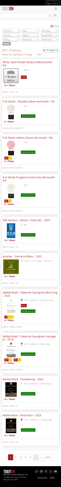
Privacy (52, 477)
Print (56, 26)
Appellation (18, 54)
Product (5, 54)
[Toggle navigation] (55, 8)
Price (39, 54)
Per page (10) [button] (52, 50)
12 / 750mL (9, 86)
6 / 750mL (9, 122)
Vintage (28, 54)
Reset (6, 43)
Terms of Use (42, 477)
